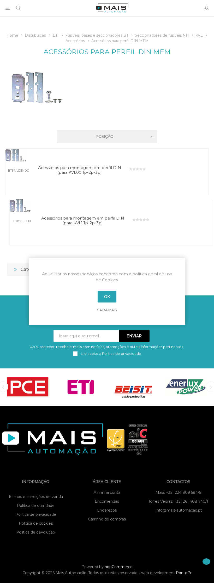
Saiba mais (107, 310)
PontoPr (184, 572)
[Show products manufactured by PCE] (28, 386)
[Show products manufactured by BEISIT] (133, 386)
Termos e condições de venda (35, 496)
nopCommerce (119, 566)
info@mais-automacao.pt (179, 510)
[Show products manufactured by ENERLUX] (186, 386)
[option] (28, 386)
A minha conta (107, 492)
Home (12, 35)
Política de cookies (36, 523)
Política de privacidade (35, 514)
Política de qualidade (36, 505)
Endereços (107, 510)
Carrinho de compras (107, 519)
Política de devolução (35, 532)
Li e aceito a (110, 353)
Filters (108, 121)
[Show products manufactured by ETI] (80, 386)
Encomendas (107, 501)
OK (107, 296)
